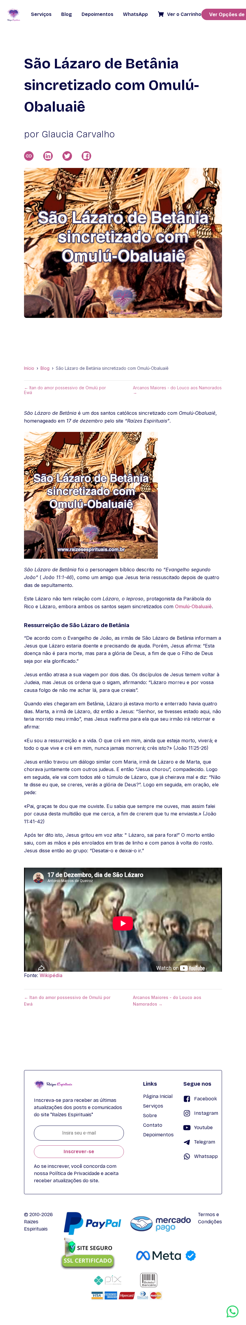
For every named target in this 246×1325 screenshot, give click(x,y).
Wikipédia (51, 975)
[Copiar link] (29, 156)
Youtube (203, 1127)
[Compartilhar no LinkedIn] (48, 156)
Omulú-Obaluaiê (193, 606)
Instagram (206, 1113)
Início (29, 368)
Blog (45, 368)
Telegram (204, 1142)
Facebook (205, 1099)
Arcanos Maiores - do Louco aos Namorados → (177, 390)
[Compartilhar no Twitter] (67, 156)
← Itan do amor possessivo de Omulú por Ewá (65, 390)
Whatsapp (206, 1156)
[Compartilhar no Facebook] (86, 156)
